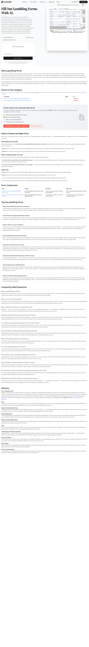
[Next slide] (87, 5)
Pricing (58, 2)
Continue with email (18, 58)
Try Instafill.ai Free (36, 126)
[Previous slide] (80, 5)
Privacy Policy (22, 61)
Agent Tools (51, 2)
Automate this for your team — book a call (16, 126)
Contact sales (74, 2)
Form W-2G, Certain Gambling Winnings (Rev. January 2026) (16, 98)
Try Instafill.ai (83, 2)
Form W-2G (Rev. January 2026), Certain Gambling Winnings (16, 100)
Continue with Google (19, 46)
